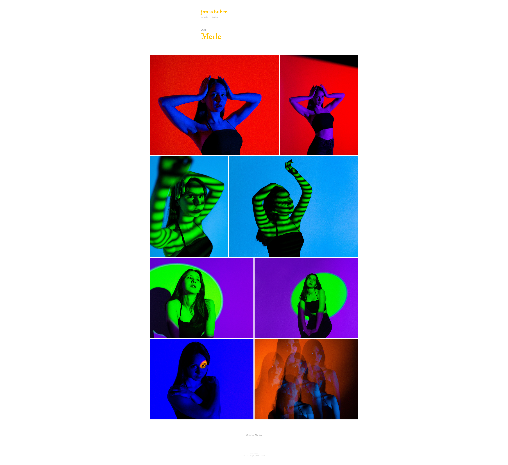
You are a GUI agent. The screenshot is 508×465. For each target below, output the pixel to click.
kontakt (215, 17)
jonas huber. (214, 12)
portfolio (204, 17)
